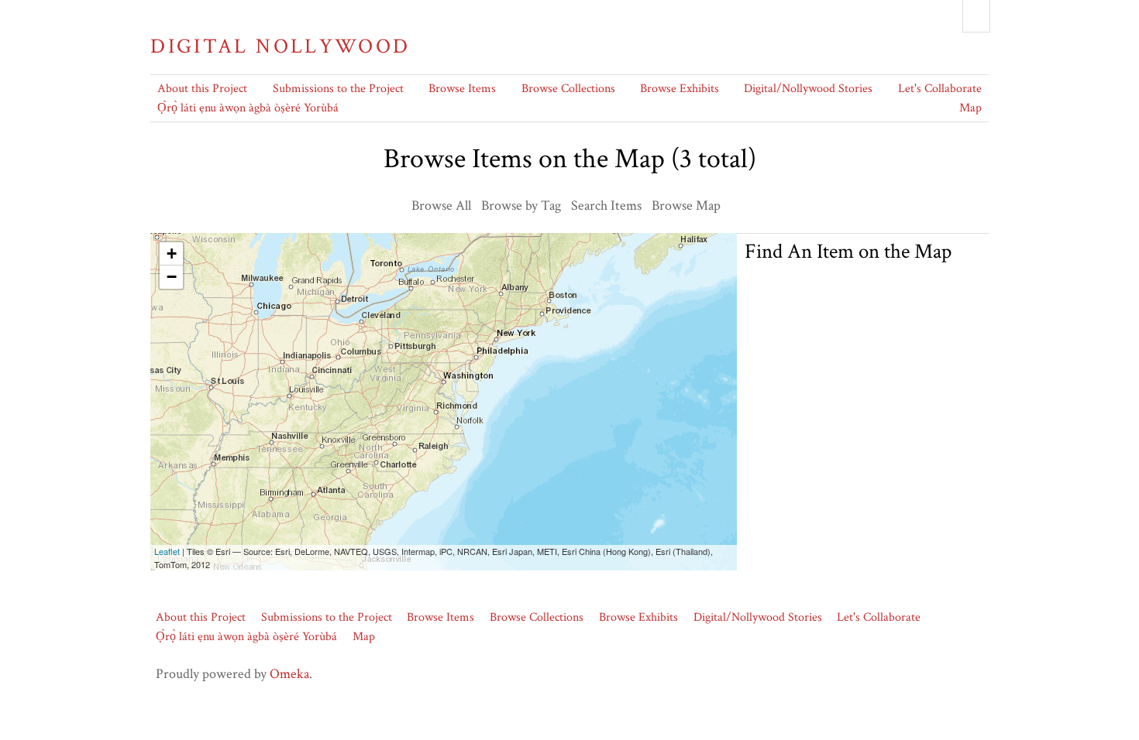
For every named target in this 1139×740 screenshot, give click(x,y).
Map (970, 108)
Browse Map (686, 205)
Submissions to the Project (338, 89)
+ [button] (172, 253)
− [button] (172, 276)
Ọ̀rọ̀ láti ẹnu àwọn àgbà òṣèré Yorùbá (248, 108)
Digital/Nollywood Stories (808, 89)
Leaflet (167, 551)
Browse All (441, 205)
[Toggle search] (976, 16)
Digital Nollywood (280, 46)
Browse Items (462, 89)
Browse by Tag (521, 205)
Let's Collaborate (940, 89)
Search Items (606, 205)
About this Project (202, 89)
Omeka (289, 674)
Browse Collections (568, 89)
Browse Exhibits (679, 89)
